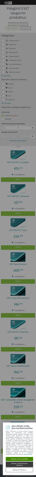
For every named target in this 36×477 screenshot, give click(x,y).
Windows (11, 84)
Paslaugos (26, 28)
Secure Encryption (14, 68)
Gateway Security (14, 56)
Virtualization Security (15, 60)
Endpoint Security (14, 40)
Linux (9, 95)
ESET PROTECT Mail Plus (18, 332)
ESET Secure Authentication (18, 366)
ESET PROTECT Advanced (18, 196)
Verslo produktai (12, 28)
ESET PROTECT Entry (18, 230)
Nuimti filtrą (7, 76)
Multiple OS (11, 99)
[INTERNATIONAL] (27, 12)
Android (10, 91)
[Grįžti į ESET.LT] (8, 5)
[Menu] (33, 12)
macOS (10, 88)
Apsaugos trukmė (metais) (9, 132)
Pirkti (18, 179)
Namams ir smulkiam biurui (18, 24)
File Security (12, 48)
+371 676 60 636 (17, 12)
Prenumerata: (5, 112)
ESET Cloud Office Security (18, 298)
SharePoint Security (14, 72)
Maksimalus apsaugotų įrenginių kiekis (13, 123)
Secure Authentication (15, 64)
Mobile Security (13, 52)
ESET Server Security (18, 264)
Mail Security (12, 44)
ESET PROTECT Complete (18, 162)
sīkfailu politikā (28, 454)
